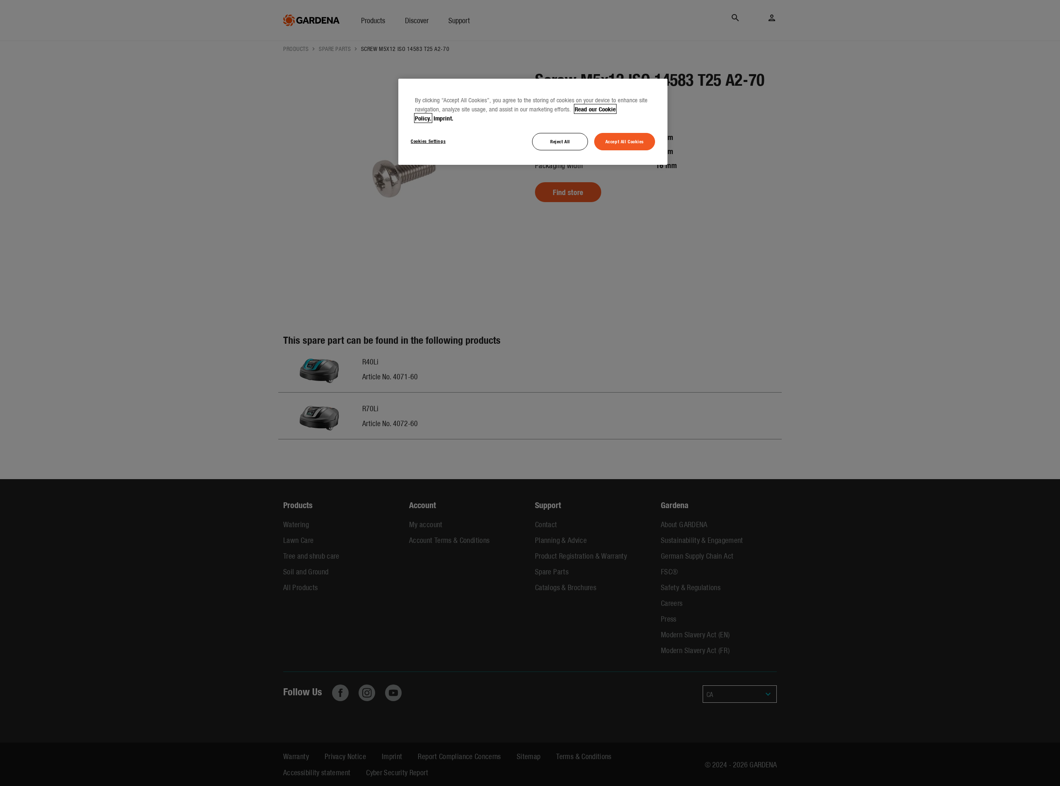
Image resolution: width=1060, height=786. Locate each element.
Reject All (560, 141)
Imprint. (443, 118)
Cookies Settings (428, 140)
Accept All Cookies (624, 141)
